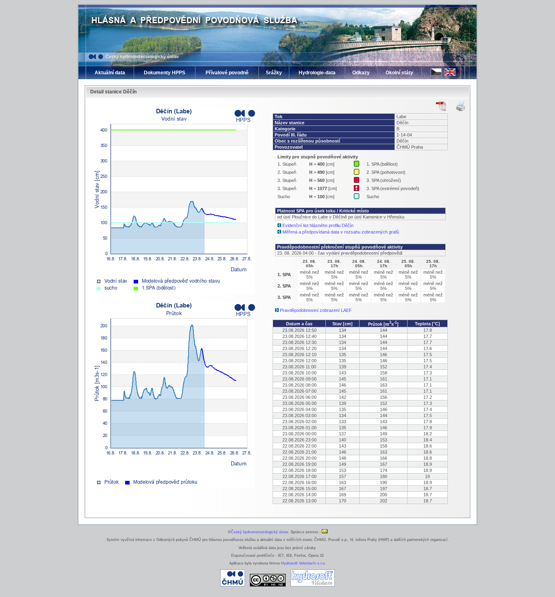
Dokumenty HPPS (164, 73)
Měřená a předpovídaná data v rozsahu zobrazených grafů (340, 231)
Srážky (274, 73)
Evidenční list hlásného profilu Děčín (317, 225)
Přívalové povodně (227, 73)
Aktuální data (110, 73)
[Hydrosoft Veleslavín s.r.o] (313, 585)
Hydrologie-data (317, 73)
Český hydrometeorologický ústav (142, 56)
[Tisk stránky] (460, 106)
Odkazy (361, 73)
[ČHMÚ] (232, 585)
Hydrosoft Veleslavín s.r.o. (303, 563)
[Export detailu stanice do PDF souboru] (441, 106)
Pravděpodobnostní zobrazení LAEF (316, 310)
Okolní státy (399, 73)
